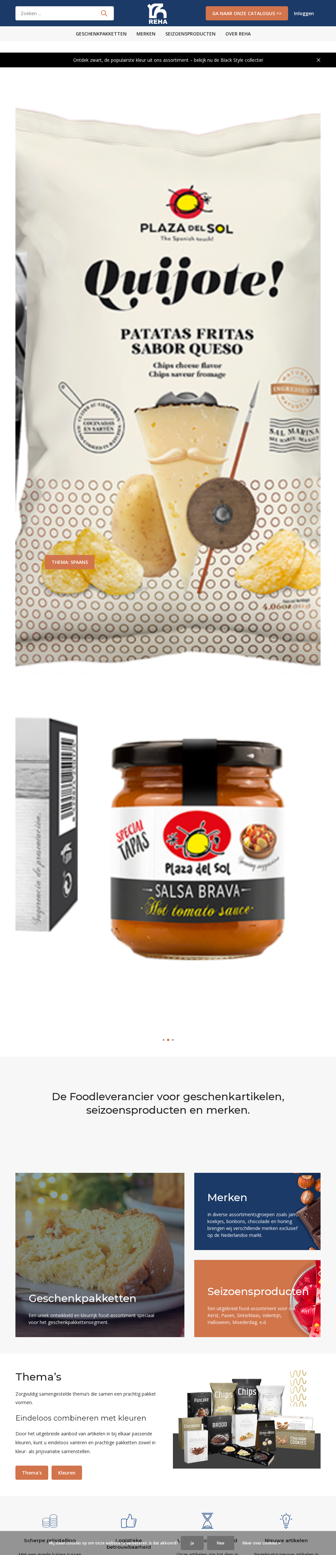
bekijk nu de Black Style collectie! (228, 60)
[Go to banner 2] (257, 1211)
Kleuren (66, 1473)
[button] (163, 1040)
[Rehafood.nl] (168, 13)
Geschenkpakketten (101, 34)
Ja (192, 1543)
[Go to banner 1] (99, 1255)
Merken (146, 34)
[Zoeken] (104, 13)
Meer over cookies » (261, 1543)
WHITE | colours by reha (79, 562)
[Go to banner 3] (257, 1298)
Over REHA (238, 34)
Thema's (32, 1473)
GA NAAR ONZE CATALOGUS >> (247, 13)
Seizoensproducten (190, 34)
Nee (220, 1543)
